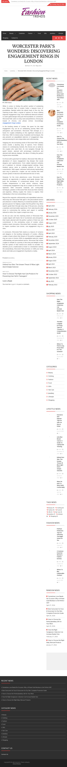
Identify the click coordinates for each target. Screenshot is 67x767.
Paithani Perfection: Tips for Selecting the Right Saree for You (60, 534)
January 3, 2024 (59, 476)
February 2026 (52, 209)
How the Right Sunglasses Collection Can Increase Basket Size (60, 160)
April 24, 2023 (59, 493)
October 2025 (52, 219)
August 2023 (52, 261)
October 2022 (52, 274)
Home (4, 33)
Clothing (51, 376)
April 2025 (51, 233)
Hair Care (51, 390)
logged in (14, 284)
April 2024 (51, 250)
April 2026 (51, 206)
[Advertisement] (56, 661)
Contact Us (15, 38)
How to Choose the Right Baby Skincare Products (60, 180)
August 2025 (52, 223)
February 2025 (52, 237)
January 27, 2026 (60, 191)
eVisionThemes (17, 764)
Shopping (5, 38)
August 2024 (52, 247)
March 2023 (52, 267)
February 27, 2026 (60, 172)
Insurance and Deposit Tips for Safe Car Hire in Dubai (60, 420)
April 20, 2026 (59, 131)
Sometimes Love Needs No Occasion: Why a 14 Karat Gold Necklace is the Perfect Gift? (60, 92)
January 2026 (52, 213)
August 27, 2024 (59, 546)
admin (40, 65)
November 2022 (53, 271)
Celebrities (22, 33)
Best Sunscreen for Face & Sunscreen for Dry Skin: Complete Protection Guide (60, 118)
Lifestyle (60, 33)
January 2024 (52, 257)
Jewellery (52, 33)
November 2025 (53, 216)
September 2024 (53, 243)
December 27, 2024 (60, 339)
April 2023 (51, 264)
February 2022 (52, 285)
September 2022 (53, 278)
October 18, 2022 (60, 565)
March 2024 (52, 254)
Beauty (11, 33)
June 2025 (51, 230)
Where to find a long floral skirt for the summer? (60, 347)
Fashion (30, 33)
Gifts (45, 33)
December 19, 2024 (60, 452)
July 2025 (51, 226)
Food (39, 33)
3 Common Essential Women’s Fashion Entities (60, 554)
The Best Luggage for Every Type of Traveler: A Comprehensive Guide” (61, 327)
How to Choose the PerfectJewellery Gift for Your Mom (62, 140)
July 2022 (51, 281)
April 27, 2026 (59, 105)
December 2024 (53, 240)
